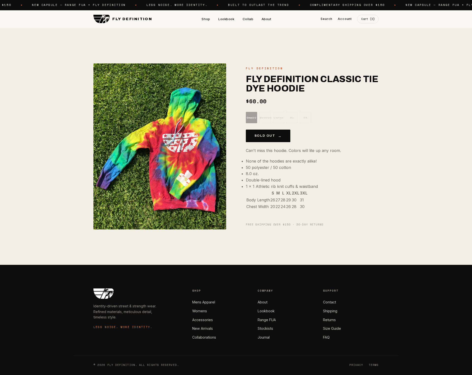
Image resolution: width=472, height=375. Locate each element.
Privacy (356, 365)
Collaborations (204, 337)
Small (251, 117)
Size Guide (332, 328)
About (266, 19)
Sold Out (268, 136)
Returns (329, 320)
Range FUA (267, 320)
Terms (374, 365)
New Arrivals (202, 328)
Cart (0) (368, 19)
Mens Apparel (203, 302)
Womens (199, 311)
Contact (329, 302)
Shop (206, 19)
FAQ (326, 337)
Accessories (202, 320)
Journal (264, 337)
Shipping (330, 311)
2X (305, 117)
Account (345, 19)
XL (292, 117)
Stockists (265, 328)
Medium (265, 117)
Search (326, 19)
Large (278, 117)
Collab (248, 19)
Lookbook (226, 19)
